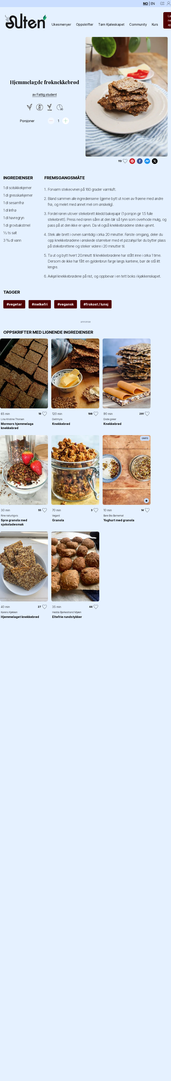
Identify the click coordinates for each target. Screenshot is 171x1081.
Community (138, 24)
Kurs (155, 24)
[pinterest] (132, 161)
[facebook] (140, 161)
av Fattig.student (44, 94)
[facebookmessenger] (147, 161)
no (145, 3)
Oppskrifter (84, 24)
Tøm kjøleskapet (111, 24)
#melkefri (40, 304)
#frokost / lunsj (96, 304)
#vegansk (66, 304)
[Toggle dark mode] (162, 3)
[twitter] (155, 161)
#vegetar (14, 304)
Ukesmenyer (61, 24)
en (153, 3)
